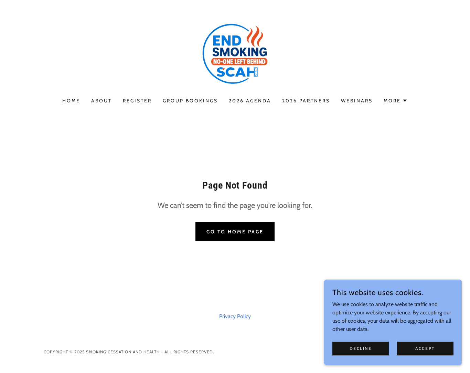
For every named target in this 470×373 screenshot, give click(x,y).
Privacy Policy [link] (235, 316)
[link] (235, 53)
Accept (425, 348)
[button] (396, 101)
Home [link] (71, 101)
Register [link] (137, 101)
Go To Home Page (235, 232)
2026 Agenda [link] (250, 101)
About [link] (101, 101)
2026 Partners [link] (306, 101)
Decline (361, 348)
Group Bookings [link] (190, 101)
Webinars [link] (357, 101)
